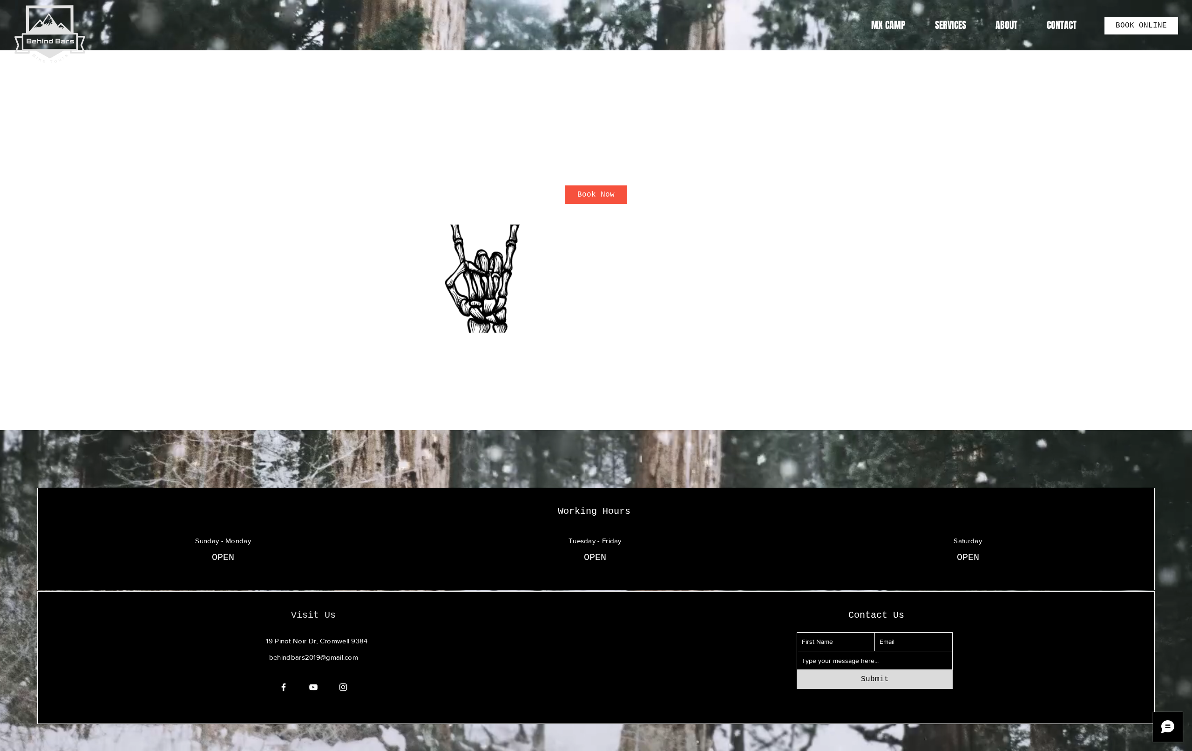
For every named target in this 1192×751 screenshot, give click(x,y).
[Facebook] (283, 687)
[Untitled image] (482, 279)
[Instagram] (343, 687)
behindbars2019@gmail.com (313, 657)
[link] (596, 194)
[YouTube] (313, 687)
